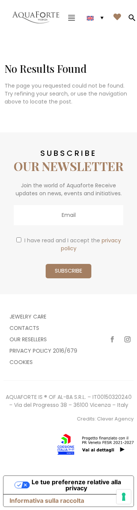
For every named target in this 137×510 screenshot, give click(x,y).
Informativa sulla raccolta (47, 500)
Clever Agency (115, 418)
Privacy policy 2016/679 (43, 351)
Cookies (21, 362)
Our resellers (28, 340)
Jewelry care (28, 317)
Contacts (24, 328)
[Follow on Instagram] (127, 339)
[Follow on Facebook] (112, 339)
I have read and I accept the (72, 244)
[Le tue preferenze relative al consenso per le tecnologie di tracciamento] (123, 497)
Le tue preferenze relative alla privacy (76, 485)
